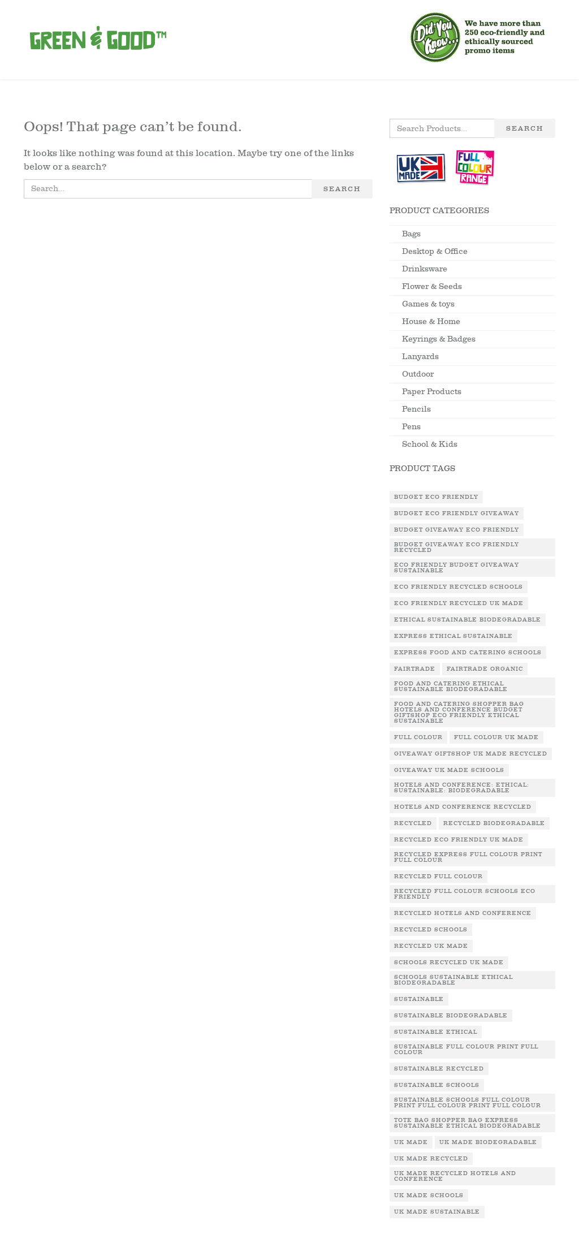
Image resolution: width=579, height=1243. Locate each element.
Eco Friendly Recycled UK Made (459, 603)
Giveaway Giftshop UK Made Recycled (470, 753)
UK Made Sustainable (437, 1212)
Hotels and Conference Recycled (463, 807)
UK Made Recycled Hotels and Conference (455, 1176)
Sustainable (419, 999)
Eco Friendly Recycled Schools (458, 587)
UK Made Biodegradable (488, 1142)
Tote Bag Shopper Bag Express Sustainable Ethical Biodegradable (467, 1123)
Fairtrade (414, 669)
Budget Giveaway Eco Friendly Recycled (456, 547)
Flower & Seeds (432, 286)
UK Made (411, 1142)
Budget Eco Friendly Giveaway (456, 513)
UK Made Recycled (431, 1158)
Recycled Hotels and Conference (463, 913)
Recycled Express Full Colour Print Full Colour (468, 857)
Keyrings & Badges (439, 339)
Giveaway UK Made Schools (449, 770)
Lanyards (420, 356)
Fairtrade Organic (485, 669)
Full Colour (418, 737)
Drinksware (424, 269)
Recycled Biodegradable (494, 823)
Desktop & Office (435, 251)
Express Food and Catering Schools (468, 652)
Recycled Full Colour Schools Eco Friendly (464, 894)
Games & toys (428, 304)
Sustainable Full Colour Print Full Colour (466, 1049)
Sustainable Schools (436, 1085)
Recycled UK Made (431, 946)
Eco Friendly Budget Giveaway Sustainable (456, 568)
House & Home (431, 321)
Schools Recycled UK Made (449, 962)
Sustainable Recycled (439, 1068)
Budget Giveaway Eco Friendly (456, 529)
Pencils (416, 409)
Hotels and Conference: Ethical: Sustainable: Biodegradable (461, 788)
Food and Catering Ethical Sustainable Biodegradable (451, 686)
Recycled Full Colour (438, 876)
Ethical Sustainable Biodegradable (467, 619)
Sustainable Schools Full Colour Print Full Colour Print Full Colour (467, 1103)
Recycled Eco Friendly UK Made (459, 839)
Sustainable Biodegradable (451, 1015)
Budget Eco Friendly (436, 497)
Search (342, 189)
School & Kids (429, 444)
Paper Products (431, 391)
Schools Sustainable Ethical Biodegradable (453, 980)
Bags (411, 234)
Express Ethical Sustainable (453, 636)
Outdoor (418, 374)
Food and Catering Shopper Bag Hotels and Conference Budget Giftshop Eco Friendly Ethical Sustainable (459, 712)
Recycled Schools (431, 929)
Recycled (413, 823)
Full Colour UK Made (496, 737)
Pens (411, 426)
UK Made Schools (429, 1195)
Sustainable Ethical (435, 1032)
